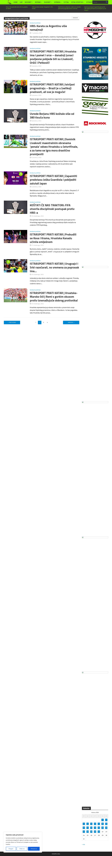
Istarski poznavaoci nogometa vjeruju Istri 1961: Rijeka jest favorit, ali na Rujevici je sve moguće (95, 8)
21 (99, 832)
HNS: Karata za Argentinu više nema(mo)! (48, 28)
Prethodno (12, 322)
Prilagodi (11, 849)
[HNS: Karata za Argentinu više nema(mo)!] (15, 28)
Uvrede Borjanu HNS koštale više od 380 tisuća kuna (52, 115)
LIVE (21, 2)
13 (95, 828)
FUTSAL (66, 2)
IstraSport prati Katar (35, 23)
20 (95, 832)
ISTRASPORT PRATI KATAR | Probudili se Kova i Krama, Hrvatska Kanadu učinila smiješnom (53, 238)
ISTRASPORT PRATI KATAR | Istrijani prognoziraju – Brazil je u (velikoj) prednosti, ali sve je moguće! (52, 88)
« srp (83, 844)
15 (102, 828)
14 (99, 828)
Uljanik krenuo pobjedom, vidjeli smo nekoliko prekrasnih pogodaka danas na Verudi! (69, 7)
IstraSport (75, 18)
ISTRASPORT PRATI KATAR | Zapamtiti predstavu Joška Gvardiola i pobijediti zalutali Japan (53, 179)
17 (84, 832)
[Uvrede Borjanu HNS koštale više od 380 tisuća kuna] (15, 115)
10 (84, 828)
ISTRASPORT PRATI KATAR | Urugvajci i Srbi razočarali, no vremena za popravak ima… (54, 267)
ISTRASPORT (90, 2)
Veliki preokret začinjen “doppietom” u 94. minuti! (42, 7)
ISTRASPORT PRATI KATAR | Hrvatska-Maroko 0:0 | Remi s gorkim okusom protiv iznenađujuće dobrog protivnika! (54, 296)
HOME (16, 2)
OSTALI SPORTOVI (77, 2)
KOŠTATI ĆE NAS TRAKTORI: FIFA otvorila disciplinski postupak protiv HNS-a (52, 209)
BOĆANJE (38, 2)
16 (106, 828)
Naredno (70, 322)
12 (91, 828)
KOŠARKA (57, 2)
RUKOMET (47, 2)
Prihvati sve (34, 849)
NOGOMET (28, 2)
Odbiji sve (22, 849)
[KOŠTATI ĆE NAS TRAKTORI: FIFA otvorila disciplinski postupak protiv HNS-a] (15, 207)
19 (91, 832)
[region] (23, 842)
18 (87, 832)
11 (87, 828)
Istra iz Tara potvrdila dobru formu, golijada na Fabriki (17, 7)
